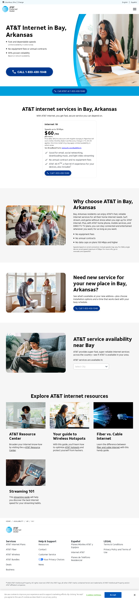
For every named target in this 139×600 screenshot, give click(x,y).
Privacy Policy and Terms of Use (117, 551)
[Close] (135, 595)
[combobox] (88, 366)
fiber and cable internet (108, 447)
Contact (42, 549)
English (125, 2)
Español (134, 2)
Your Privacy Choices (54, 559)
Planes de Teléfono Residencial (80, 559)
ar (27, 521)
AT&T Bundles (12, 559)
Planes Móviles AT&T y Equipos (82, 546)
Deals (8, 564)
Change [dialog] (21, 2)
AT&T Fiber (11, 549)
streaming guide (22, 497)
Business (10, 569)
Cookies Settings (93, 595)
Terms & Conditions (113, 544)
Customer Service (47, 554)
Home (8, 521)
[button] (106, 366)
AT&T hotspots (72, 447)
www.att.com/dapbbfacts (71, 148)
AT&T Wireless (13, 554)
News (41, 564)
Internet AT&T (78, 552)
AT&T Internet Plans (15, 544)
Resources (44, 544)
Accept (113, 595)
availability (18, 521)
